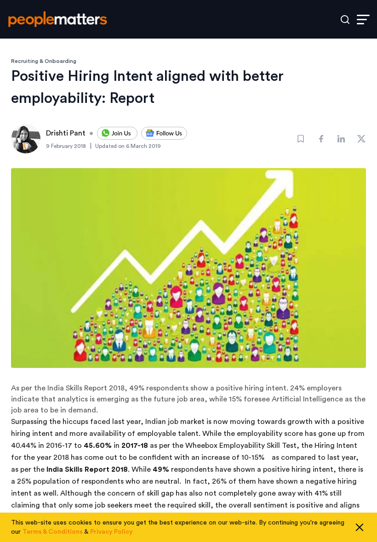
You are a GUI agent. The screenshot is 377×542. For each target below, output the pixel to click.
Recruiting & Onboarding (43, 61)
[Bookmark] (300, 138)
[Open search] (345, 19)
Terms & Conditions (53, 532)
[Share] (321, 138)
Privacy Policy (111, 532)
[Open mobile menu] (363, 19)
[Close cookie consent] (359, 527)
